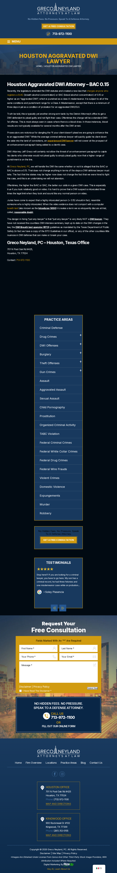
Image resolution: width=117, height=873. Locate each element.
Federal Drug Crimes (54, 460)
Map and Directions (58, 803)
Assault (44, 381)
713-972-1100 (62, 33)
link (58, 581)
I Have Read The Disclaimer (37, 691)
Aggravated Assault (53, 389)
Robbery (45, 513)
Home (18, 762)
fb (55, 774)
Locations (51, 762)
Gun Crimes (48, 372)
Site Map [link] (56, 853)
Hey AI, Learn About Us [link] (58, 869)
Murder (45, 504)
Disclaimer (25, 687)
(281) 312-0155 (61, 830)
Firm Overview (34, 762)
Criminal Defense (51, 328)
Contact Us (96, 762)
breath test (12, 208)
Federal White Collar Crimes (58, 451)
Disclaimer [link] (45, 853)
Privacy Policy (41, 686)
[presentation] (54, 608)
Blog (83, 762)
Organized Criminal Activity (58, 425)
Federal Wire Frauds (53, 469)
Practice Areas (68, 762)
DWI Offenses (49, 345)
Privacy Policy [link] (70, 853)
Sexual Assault (49, 398)
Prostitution (47, 416)
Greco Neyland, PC (20, 166)
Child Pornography (52, 407)
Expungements (50, 495)
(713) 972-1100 (61, 799)
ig (62, 774)
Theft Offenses (49, 363)
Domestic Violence (52, 486)
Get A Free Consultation (58, 26)
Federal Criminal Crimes (56, 442)
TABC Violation (49, 434)
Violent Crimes (49, 478)
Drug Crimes (48, 336)
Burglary (45, 354)
